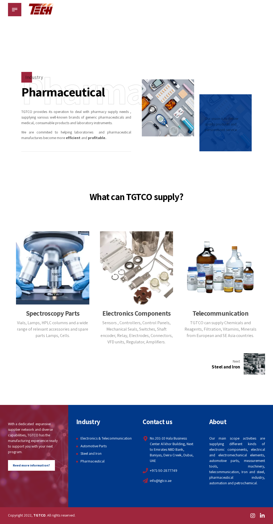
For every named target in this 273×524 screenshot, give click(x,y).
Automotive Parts (94, 446)
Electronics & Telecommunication (106, 438)
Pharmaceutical (93, 461)
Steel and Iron (91, 453)
